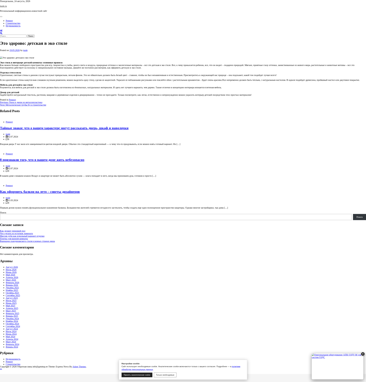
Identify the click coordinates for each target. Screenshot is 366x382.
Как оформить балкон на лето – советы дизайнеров (40, 192)
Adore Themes (79, 366)
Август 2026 (12, 267)
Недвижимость (13, 26)
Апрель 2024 (12, 339)
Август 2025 (12, 298)
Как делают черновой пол (12, 231)
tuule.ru (3, 6)
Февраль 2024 (12, 344)
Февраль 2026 (12, 282)
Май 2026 (10, 275)
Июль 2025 (11, 300)
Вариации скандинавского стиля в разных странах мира (27, 241)
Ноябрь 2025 (12, 290)
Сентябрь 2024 (13, 326)
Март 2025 (11, 311)
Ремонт (9, 20)
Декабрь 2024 (12, 318)
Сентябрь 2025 (13, 295)
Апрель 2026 (12, 277)
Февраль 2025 (12, 313)
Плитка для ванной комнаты (14, 238)
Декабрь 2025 (12, 287)
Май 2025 (10, 305)
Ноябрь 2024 (12, 321)
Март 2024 (11, 342)
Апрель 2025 (12, 308)
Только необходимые (165, 375)
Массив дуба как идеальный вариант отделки (22, 236)
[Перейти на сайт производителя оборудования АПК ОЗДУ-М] (337, 366)
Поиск (3, 212)
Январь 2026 (12, 285)
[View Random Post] (1, 30)
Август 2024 (12, 329)
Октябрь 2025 (12, 293)
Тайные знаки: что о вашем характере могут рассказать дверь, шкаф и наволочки (64, 128)
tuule (25, 50)
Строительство (13, 23)
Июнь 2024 (11, 334)
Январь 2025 (12, 316)
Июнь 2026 (11, 272)
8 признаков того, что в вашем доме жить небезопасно (42, 160)
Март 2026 (11, 280)
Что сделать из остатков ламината (16, 233)
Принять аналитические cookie (137, 375)
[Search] (1, 33)
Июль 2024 (11, 331)
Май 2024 (10, 336)
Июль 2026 (11, 269)
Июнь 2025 (11, 303)
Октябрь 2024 (12, 324)
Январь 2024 (12, 347)
